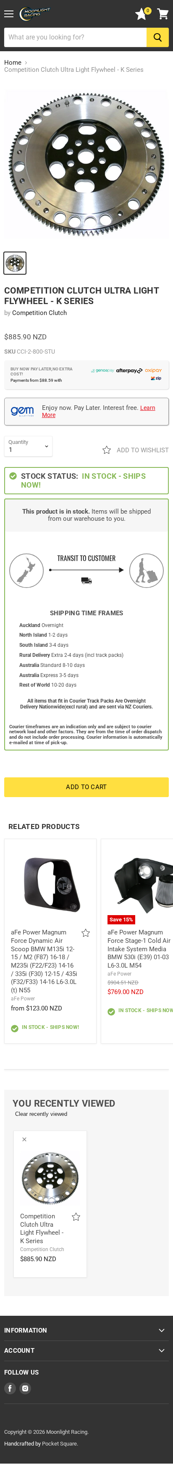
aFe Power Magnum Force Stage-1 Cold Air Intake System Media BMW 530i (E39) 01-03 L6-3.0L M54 (138, 949)
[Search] (158, 37)
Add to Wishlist (142, 450)
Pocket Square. (60, 1444)
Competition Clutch (39, 313)
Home (12, 62)
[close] (24, 1139)
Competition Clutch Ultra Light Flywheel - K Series (41, 1228)
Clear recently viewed (41, 1114)
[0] (141, 18)
